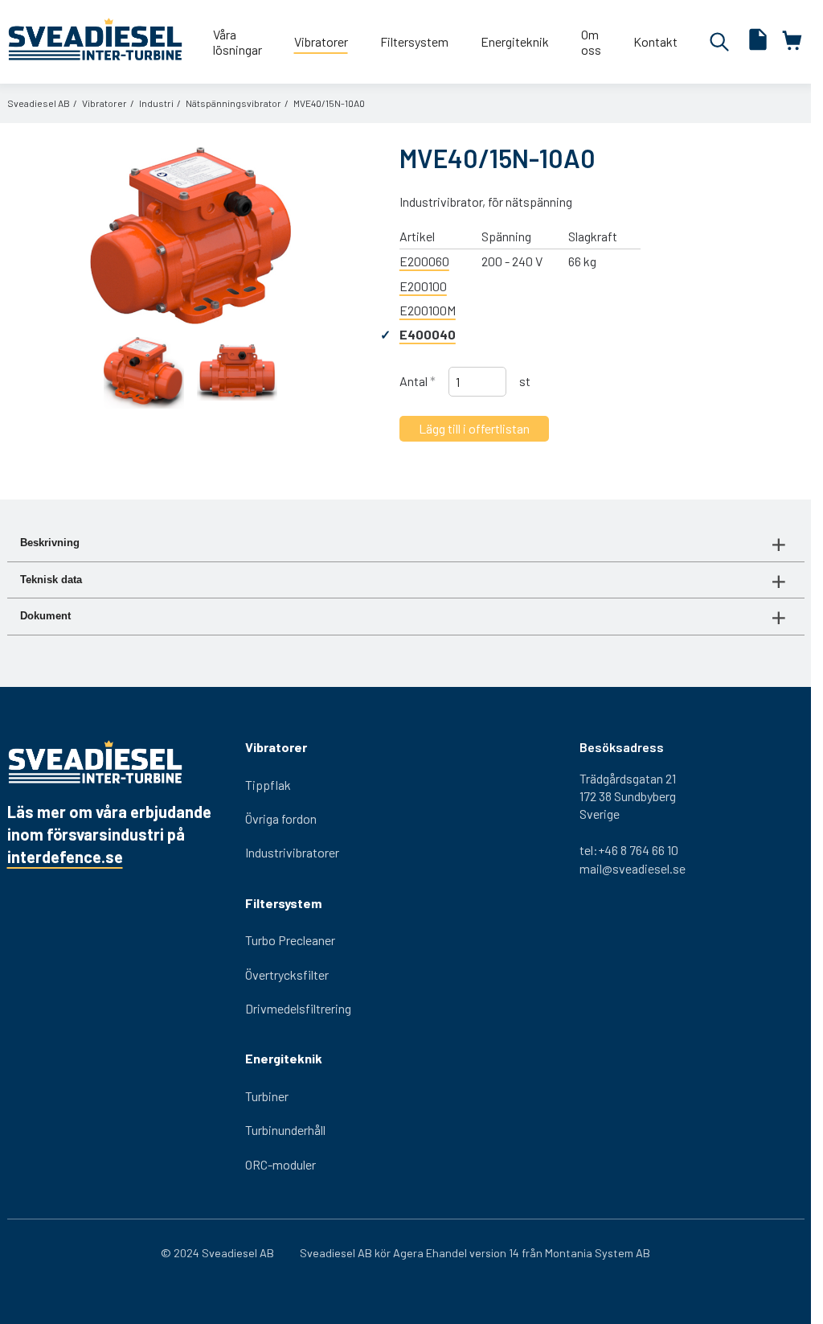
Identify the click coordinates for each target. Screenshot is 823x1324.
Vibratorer (104, 103)
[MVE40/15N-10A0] (190, 235)
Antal (417, 381)
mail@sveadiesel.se (632, 868)
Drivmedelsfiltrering (298, 1008)
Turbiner (267, 1096)
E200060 (424, 261)
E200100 (423, 286)
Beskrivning (50, 543)
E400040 (427, 334)
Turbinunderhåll (285, 1129)
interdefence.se (65, 856)
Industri (156, 103)
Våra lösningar (237, 42)
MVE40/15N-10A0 (329, 103)
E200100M (427, 310)
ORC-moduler (280, 1164)
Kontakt (655, 41)
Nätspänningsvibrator (233, 103)
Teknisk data (51, 580)
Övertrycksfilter (287, 974)
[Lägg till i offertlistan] (758, 41)
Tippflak (268, 784)
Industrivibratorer (292, 852)
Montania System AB (597, 1253)
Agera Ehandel (430, 1253)
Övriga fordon (281, 818)
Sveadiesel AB (38, 103)
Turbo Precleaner (290, 940)
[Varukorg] (793, 41)
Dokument (45, 616)
